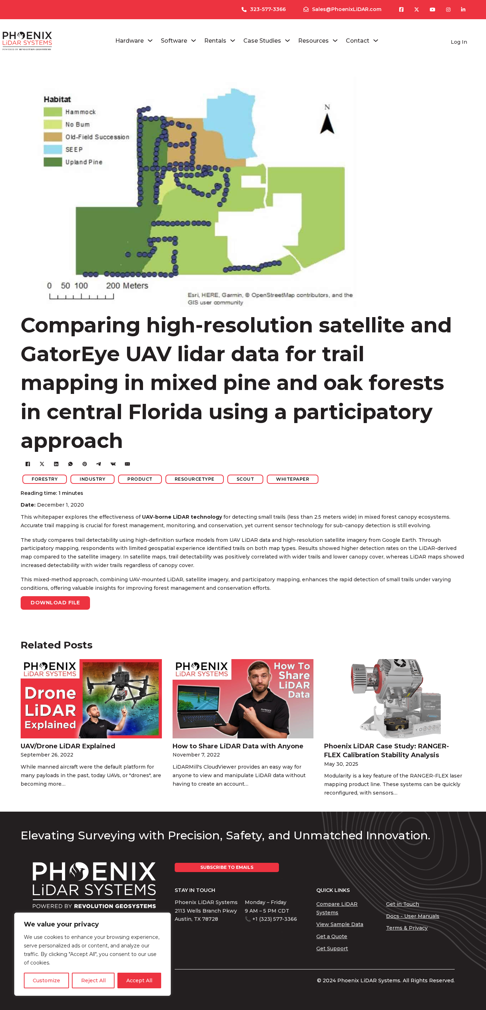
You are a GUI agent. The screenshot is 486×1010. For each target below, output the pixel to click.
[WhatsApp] (70, 464)
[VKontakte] (113, 464)
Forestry (45, 479)
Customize (46, 980)
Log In (459, 42)
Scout (245, 479)
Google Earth (399, 540)
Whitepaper (292, 479)
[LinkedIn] (56, 464)
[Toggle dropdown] (150, 40)
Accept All (139, 980)
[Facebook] (27, 464)
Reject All (93, 980)
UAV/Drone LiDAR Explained (68, 746)
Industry (92, 479)
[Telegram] (99, 464)
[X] (42, 464)
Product (140, 479)
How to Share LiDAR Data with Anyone (238, 746)
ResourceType (195, 479)
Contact (357, 40)
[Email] (127, 464)
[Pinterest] (84, 464)
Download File (55, 602)
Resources (313, 40)
